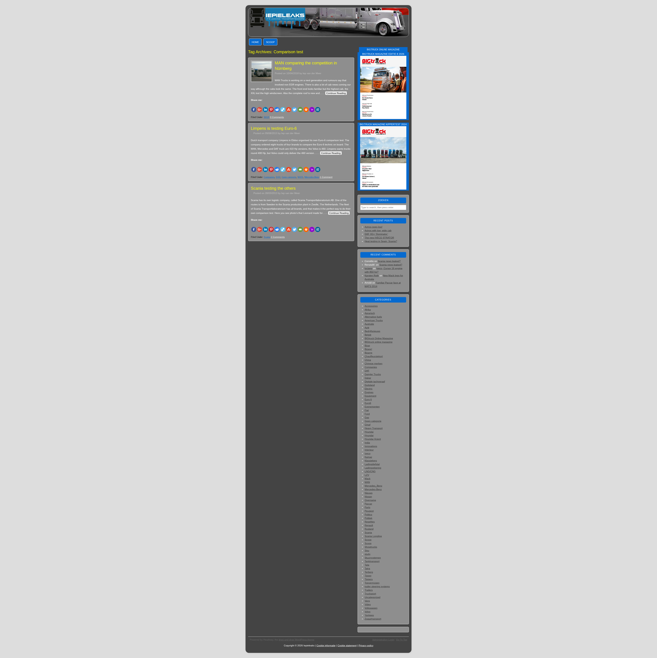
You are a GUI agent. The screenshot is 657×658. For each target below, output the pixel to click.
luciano (368, 268)
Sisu (367, 550)
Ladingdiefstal (372, 464)
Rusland (369, 529)
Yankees (369, 615)
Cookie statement (347, 645)
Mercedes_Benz (373, 485)
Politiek (368, 518)
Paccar (368, 503)
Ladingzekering (373, 467)
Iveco (367, 453)
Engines (369, 392)
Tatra (367, 568)
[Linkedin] (265, 109)
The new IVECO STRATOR (379, 237)
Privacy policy (366, 645)
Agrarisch (370, 313)
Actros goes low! (373, 226)
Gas (367, 417)
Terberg (369, 572)
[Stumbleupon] (288, 109)
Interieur (369, 449)
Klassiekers (371, 460)
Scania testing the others (273, 188)
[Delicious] (282, 109)
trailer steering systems (377, 586)
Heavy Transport (374, 428)
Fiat (367, 410)
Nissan (368, 496)
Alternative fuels (373, 316)
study (367, 554)
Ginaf (367, 424)
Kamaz (368, 457)
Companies (269, 177)
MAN (266, 117)
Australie (369, 324)
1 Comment (326, 177)
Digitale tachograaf (375, 381)
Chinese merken (373, 363)
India (367, 442)
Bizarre (368, 352)
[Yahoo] (311, 109)
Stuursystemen (373, 557)
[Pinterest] (271, 109)
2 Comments (278, 237)
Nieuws (368, 493)
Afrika (368, 309)
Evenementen (372, 406)
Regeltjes (370, 521)
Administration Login (383, 639)
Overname (370, 500)
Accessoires (371, 306)
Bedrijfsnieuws (372, 331)
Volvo (367, 611)
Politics (368, 514)
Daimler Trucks (373, 374)
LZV (367, 475)
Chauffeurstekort (374, 356)
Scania (267, 237)
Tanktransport (372, 561)
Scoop (270, 42)
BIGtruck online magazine (378, 342)
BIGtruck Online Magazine (379, 338)
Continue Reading (336, 93)
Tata (367, 564)
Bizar (367, 345)
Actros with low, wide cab (378, 230)
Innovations (371, 446)
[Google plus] (259, 109)
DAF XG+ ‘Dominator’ (376, 234)
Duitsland (370, 385)
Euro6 (368, 403)
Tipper (368, 575)
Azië (367, 327)
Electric (368, 388)
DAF (278, 177)
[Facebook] (253, 109)
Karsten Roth (372, 275)
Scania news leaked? (389, 261)
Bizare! (368, 349)
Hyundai (369, 431)
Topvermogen (372, 582)
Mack (367, 478)
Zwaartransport (373, 618)
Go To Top (401, 639)
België (368, 334)
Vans (367, 600)
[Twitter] (294, 109)
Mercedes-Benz (311, 177)
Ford (367, 413)
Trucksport (370, 593)
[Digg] (317, 109)
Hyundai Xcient (373, 439)
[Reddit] (277, 109)
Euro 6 (368, 399)
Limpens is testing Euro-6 (274, 128)
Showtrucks (371, 547)
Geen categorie (289, 177)
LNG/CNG (370, 471)
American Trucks (374, 320)
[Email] (300, 109)
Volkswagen (371, 608)
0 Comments (277, 117)
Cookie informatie (326, 645)
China (368, 360)
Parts (367, 507)
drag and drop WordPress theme (296, 639)
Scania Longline (373, 536)
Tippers (369, 579)
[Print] (306, 109)
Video (368, 604)
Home (255, 42)
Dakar (368, 378)
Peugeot (369, 511)
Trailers (369, 590)
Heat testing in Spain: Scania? (381, 241)
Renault (369, 525)
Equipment (370, 395)
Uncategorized (372, 597)
